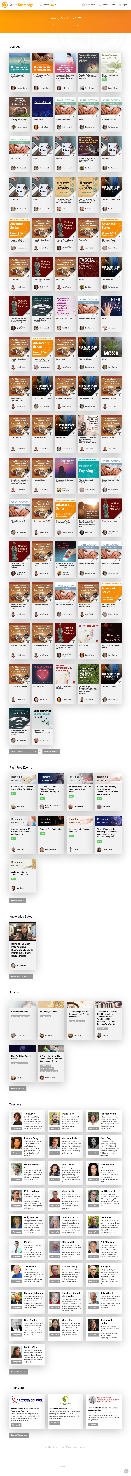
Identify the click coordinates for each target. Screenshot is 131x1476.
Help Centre (90, 5)
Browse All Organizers (19, 1435)
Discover (48, 5)
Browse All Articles (18, 1088)
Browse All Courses (51, 752)
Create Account (109, 5)
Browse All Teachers (18, 1372)
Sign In (125, 5)
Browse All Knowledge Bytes (21, 976)
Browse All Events (17, 901)
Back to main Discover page (66, 1447)
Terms (72, 1466)
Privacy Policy (61, 1466)
